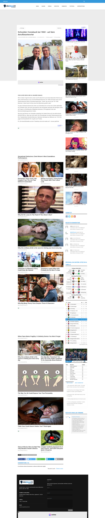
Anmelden (5, 1)
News (37, 6)
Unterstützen (81, 6)
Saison (43, 6)
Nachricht (49, 498)
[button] (22, 459)
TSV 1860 (24, 454)
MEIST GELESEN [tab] (70, 382)
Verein (49, 6)
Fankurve (64, 6)
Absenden (70, 510)
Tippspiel (72, 6)
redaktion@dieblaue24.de (24, 506)
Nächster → (59, 28)
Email (48, 493)
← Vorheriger (21, 28)
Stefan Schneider (32, 454)
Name (48, 487)
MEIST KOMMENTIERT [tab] (79, 382)
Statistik (56, 6)
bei (77, 228)
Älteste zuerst (59, 468)
